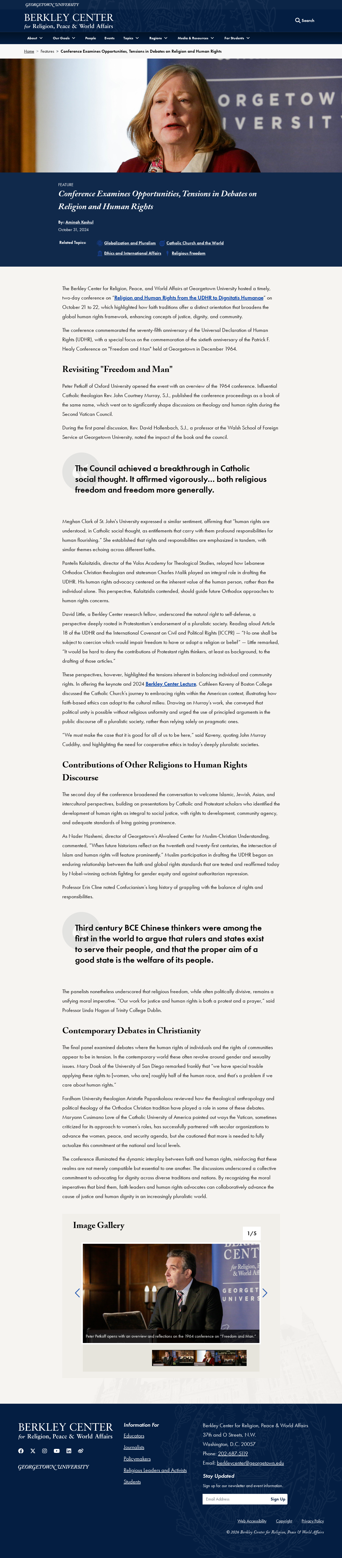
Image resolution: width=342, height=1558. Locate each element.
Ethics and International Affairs (132, 253)
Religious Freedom (188, 253)
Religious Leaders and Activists (155, 1470)
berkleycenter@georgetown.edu (250, 1462)
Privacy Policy (313, 1521)
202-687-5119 (233, 1453)
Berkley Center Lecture (171, 683)
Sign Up (278, 1499)
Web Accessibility (252, 1521)
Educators (134, 1435)
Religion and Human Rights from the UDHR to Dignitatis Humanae (188, 297)
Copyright (284, 1521)
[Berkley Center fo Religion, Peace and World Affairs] (69, 22)
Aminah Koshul (79, 222)
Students (132, 1481)
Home (29, 51)
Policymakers (137, 1458)
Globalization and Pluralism (130, 243)
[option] (171, 1293)
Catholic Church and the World (195, 243)
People (90, 38)
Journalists (134, 1447)
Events (109, 38)
